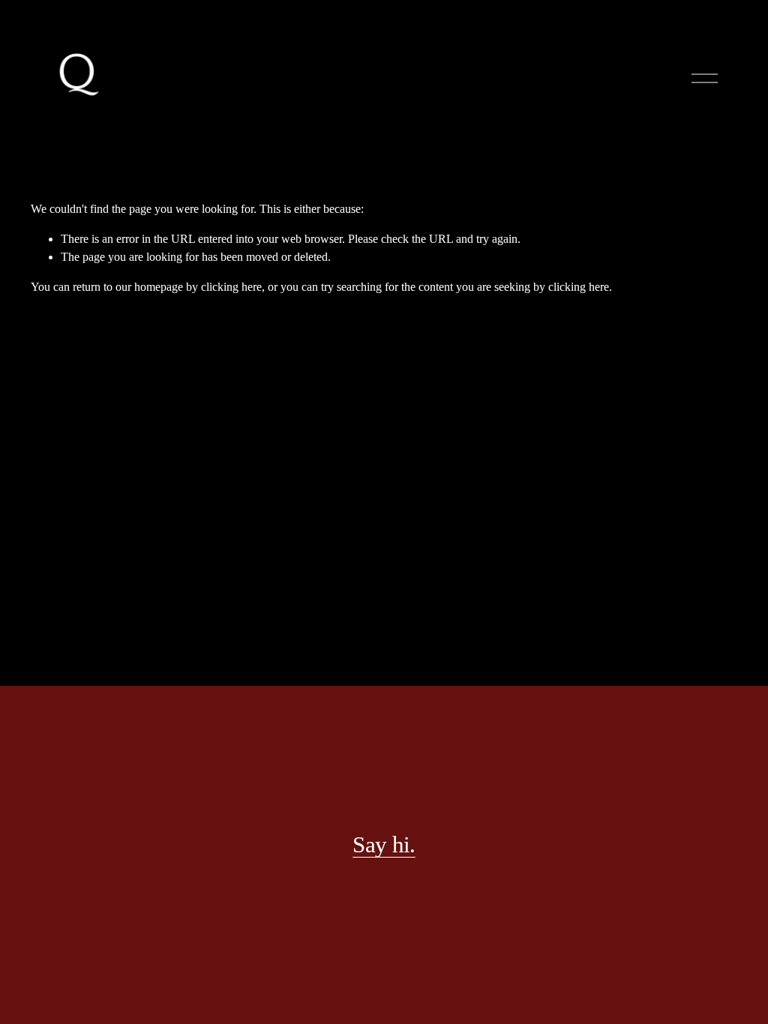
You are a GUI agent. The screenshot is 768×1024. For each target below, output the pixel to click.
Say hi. (384, 845)
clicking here (231, 286)
